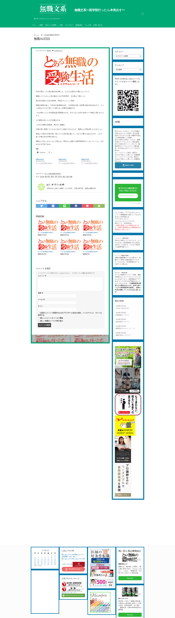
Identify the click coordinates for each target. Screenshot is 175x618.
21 (48, 561)
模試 (64, 176)
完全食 (42, 176)
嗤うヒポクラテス (123, 598)
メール (41, 299)
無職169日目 (40, 159)
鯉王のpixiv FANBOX (122, 131)
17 (35, 561)
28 (48, 563)
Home (34, 25)
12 (42, 559)
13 (45, 559)
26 (42, 563)
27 (45, 563)
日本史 (60, 176)
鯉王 (49, 50)
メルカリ (118, 238)
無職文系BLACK (122, 564)
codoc (139, 203)
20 (45, 561)
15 (52, 559)
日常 (55, 176)
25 (38, 563)
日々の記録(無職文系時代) (50, 35)
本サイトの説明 (50, 25)
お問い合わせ (97, 25)
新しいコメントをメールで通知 (51, 318)
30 (55, 563)
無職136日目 (42, 254)
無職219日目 (64, 254)
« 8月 (35, 566)
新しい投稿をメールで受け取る (51, 321)
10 (35, 559)
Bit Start (117, 272)
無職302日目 (64, 235)
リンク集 (88, 25)
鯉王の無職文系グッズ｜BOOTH (126, 144)
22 (52, 561)
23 (55, 561)
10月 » (40, 566)
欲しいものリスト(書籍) (123, 152)
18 (38, 561)
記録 (67, 176)
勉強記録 (79, 25)
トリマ (117, 255)
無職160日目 (62, 159)
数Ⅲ (49, 176)
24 (35, 563)
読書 (70, 176)
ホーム (36, 35)
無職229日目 (87, 235)
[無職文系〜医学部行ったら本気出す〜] (53, 10)
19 (42, 561)
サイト (40, 306)
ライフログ (69, 25)
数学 (52, 176)
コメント (42, 276)
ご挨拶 (40, 25)
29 (52, 563)
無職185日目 (85, 159)
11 (38, 559)
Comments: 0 (58, 50)
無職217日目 (42, 235)
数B (46, 176)
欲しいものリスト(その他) (124, 157)
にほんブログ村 (67, 564)
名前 (40, 293)
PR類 (60, 25)
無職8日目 (86, 254)
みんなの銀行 (119, 212)
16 (55, 559)
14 (48, 559)
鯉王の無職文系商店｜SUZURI (125, 140)
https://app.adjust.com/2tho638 (124, 221)
